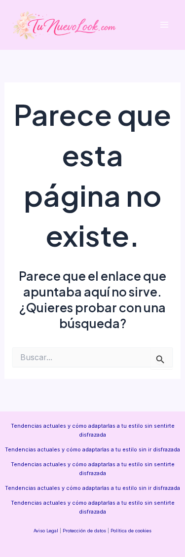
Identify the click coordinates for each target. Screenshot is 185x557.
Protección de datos (84, 530)
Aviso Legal (46, 530)
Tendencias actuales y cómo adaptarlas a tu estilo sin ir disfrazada (92, 449)
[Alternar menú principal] (164, 25)
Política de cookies (131, 530)
